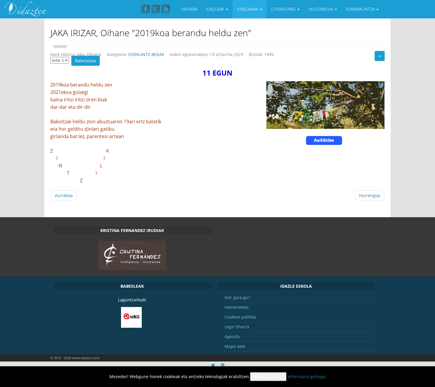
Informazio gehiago (307, 376)
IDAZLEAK (215, 9)
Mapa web (235, 346)
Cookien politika (240, 317)
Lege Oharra (237, 327)
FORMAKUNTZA (361, 9)
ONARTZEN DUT (268, 376)
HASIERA (189, 9)
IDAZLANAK (248, 9)
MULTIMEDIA (321, 9)
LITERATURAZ (284, 9)
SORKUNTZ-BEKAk (146, 54)
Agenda (232, 336)
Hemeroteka (237, 307)
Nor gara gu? (237, 297)
